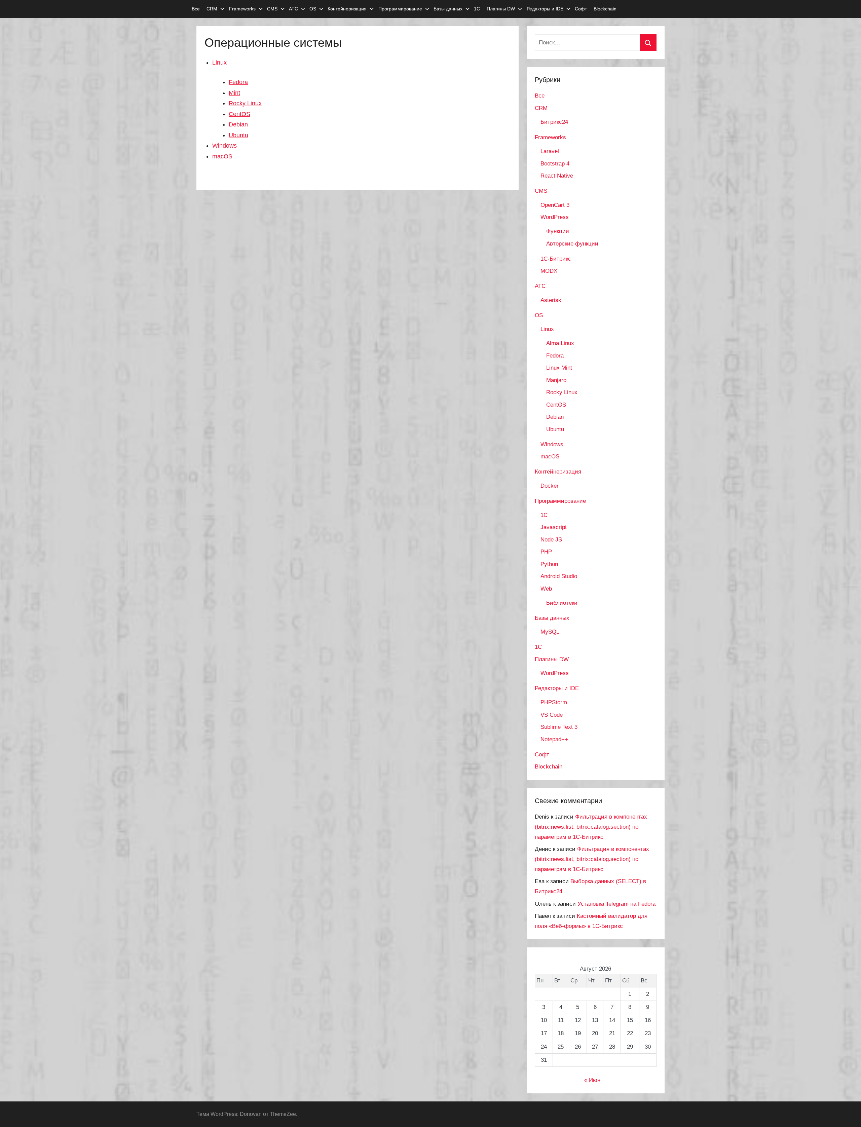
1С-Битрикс (555, 259)
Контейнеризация (347, 8)
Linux (219, 62)
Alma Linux (560, 343)
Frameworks (242, 8)
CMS (272, 8)
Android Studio (558, 576)
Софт (581, 8)
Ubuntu (238, 135)
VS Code (551, 715)
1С (477, 8)
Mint (234, 92)
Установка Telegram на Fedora (616, 904)
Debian (238, 124)
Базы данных (448, 8)
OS (312, 8)
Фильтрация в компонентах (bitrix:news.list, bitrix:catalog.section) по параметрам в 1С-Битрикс (591, 827)
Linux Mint (559, 368)
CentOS (239, 114)
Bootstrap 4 (554, 163)
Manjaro (556, 380)
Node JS (551, 539)
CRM (212, 8)
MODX (548, 271)
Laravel (549, 151)
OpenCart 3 (554, 205)
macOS (222, 156)
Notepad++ (554, 739)
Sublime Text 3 (558, 727)
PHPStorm (553, 702)
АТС (293, 8)
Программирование (400, 8)
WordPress (554, 217)
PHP (546, 552)
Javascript (553, 527)
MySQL (549, 632)
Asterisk (550, 300)
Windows (224, 145)
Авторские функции (572, 243)
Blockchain (605, 8)
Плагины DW (501, 8)
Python (549, 564)
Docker (549, 486)
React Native (556, 176)
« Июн (592, 1080)
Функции (557, 231)
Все (196, 8)
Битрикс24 (554, 122)
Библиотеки (561, 603)
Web (546, 589)
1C (544, 515)
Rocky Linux (245, 103)
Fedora (238, 82)
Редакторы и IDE (545, 8)
